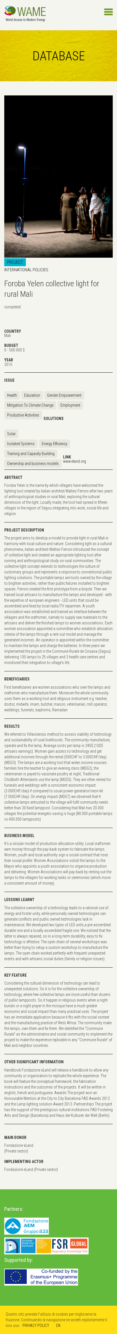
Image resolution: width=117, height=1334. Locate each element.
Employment (70, 405)
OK (58, 1325)
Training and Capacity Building (31, 453)
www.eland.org (74, 461)
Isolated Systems (21, 443)
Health (12, 395)
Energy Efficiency (54, 443)
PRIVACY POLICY (35, 1325)
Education (32, 395)
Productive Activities (23, 415)
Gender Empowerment (64, 395)
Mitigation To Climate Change (30, 405)
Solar (11, 434)
